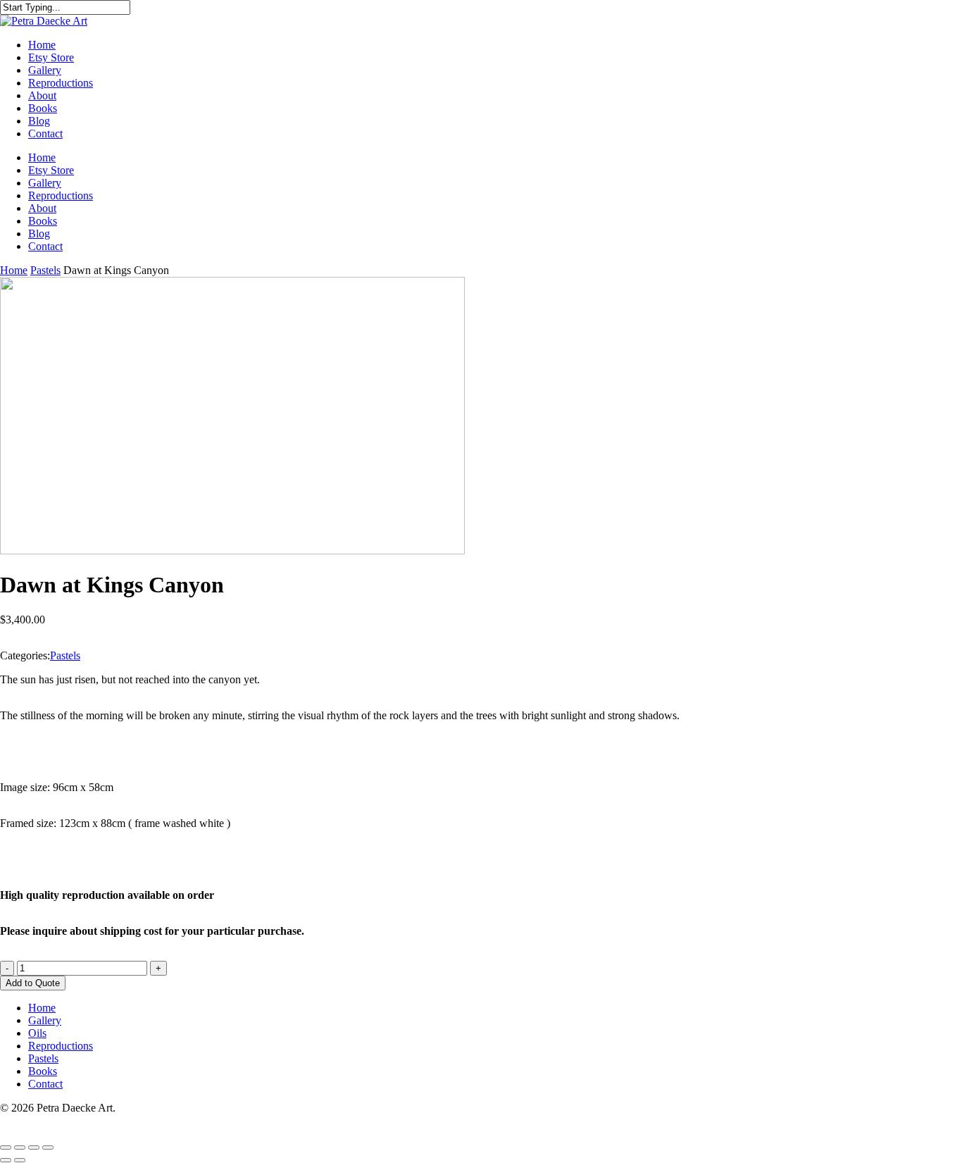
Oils (37, 1033)
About (42, 208)
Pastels (45, 270)
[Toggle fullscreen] (19, 1147)
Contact (45, 246)
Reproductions (60, 195)
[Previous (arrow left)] (5, 1160)
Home (42, 157)
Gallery (44, 183)
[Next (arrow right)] (19, 1160)
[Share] (33, 1147)
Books (42, 221)
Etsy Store (51, 170)
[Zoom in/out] (5, 1147)
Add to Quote (33, 983)
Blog (39, 234)
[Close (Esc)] (48, 1147)
